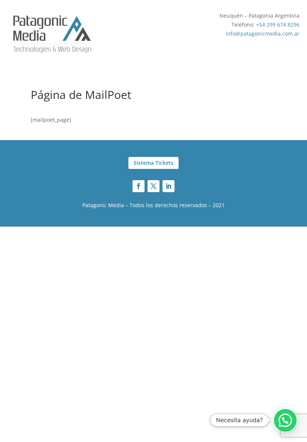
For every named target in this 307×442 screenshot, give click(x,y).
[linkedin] (168, 186)
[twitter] (153, 186)
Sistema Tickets (153, 162)
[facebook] (139, 186)
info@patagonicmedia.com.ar (263, 33)
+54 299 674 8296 (278, 24)
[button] (285, 420)
